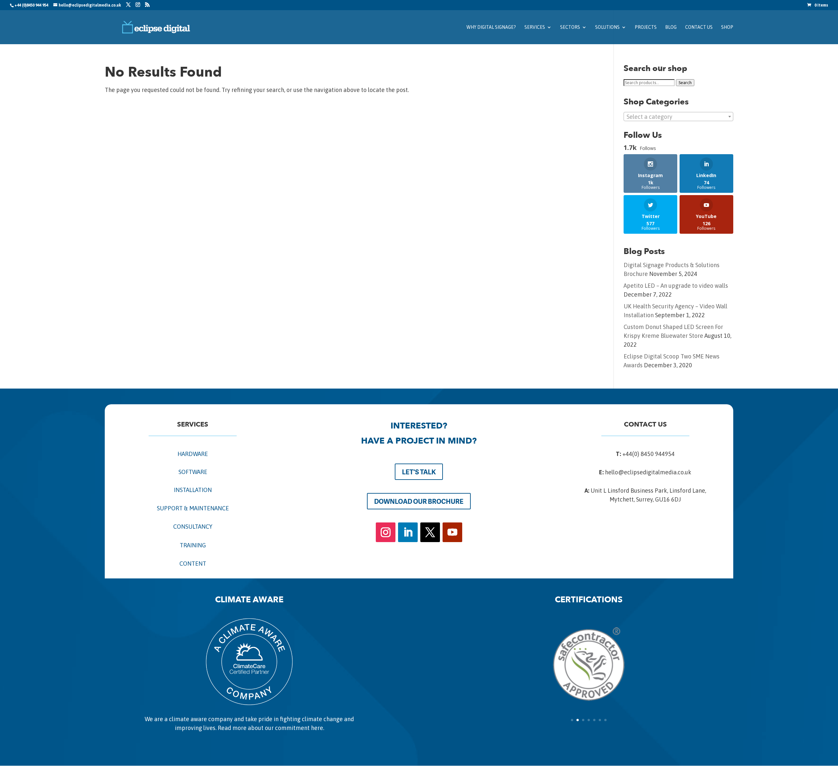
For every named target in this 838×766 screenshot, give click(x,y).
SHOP (727, 27)
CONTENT (192, 563)
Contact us (699, 27)
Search (685, 82)
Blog (671, 27)
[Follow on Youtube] (452, 532)
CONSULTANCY (192, 526)
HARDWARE (192, 453)
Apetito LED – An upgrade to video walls (676, 285)
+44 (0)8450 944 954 (31, 5)
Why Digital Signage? (491, 27)
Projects (646, 27)
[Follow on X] (430, 532)
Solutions (607, 27)
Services (534, 27)
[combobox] (678, 116)
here (317, 727)
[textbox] (678, 116)
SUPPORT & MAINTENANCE (193, 508)
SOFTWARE (192, 471)
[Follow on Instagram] (385, 532)
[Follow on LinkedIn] (408, 532)
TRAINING (193, 545)
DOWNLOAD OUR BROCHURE (419, 501)
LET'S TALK (419, 471)
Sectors (570, 27)
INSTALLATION (193, 489)
